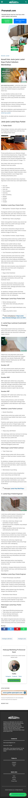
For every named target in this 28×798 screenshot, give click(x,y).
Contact (14, 779)
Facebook (14, 676)
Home (14, 776)
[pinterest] (17, 628)
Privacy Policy (14, 781)
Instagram (8, 676)
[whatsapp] (23, 628)
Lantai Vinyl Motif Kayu (17, 488)
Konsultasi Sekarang (7, 21)
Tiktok (20, 676)
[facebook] (4, 628)
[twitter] (11, 628)
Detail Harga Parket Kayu (20, 21)
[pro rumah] (14, 2)
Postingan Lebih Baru (7, 638)
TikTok (14, 765)
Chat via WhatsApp (14, 680)
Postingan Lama (22, 638)
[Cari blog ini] (26, 2)
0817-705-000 (9, 745)
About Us (14, 777)
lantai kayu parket (6, 113)
